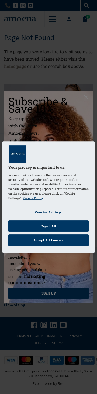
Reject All (48, 226)
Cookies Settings (48, 212)
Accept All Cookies (48, 240)
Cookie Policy (33, 198)
